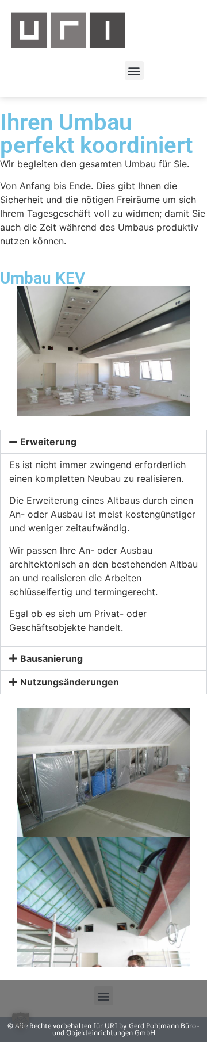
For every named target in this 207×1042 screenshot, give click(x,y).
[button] (134, 70)
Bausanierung (51, 658)
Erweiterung (48, 441)
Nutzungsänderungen (69, 682)
